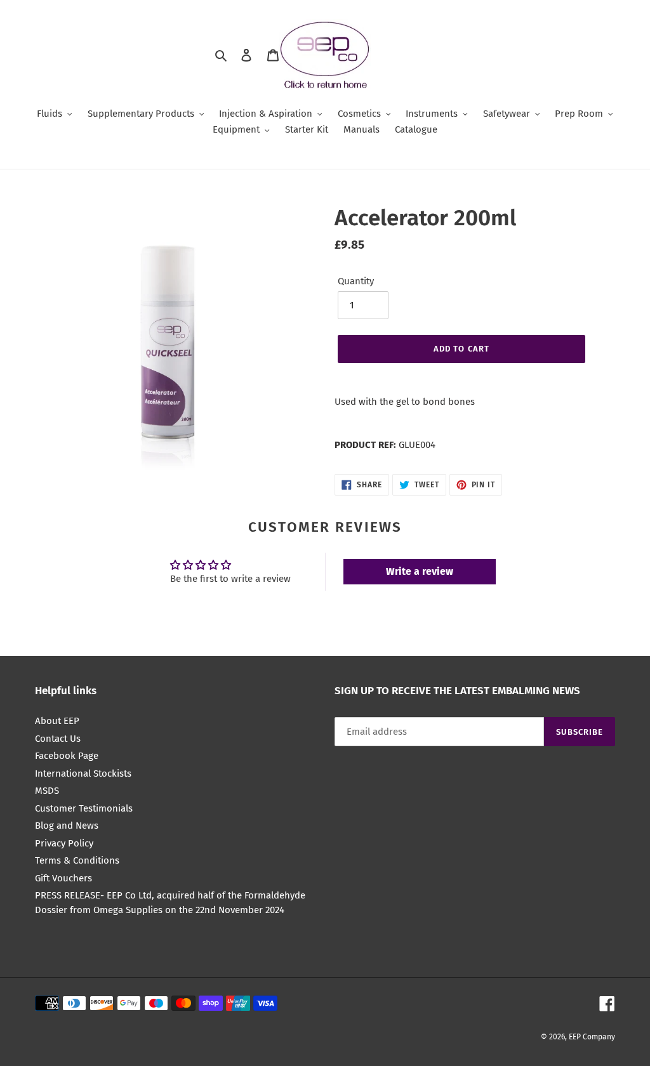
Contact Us (58, 738)
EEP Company (592, 1036)
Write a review (419, 571)
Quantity (356, 281)
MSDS (47, 790)
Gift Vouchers (63, 878)
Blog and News (66, 825)
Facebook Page (66, 755)
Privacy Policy (64, 843)
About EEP (57, 721)
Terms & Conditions (77, 860)
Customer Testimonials (84, 808)
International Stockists (83, 773)
